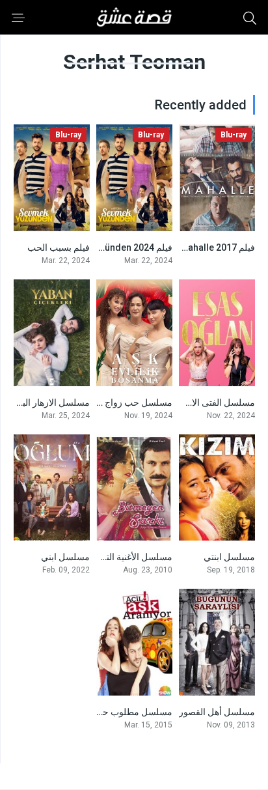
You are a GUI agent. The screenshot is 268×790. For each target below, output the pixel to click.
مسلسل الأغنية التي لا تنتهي (121, 557)
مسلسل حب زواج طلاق (127, 402)
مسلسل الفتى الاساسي (210, 402)
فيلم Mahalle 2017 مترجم (204, 247)
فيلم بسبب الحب (58, 247)
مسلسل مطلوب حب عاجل (121, 712)
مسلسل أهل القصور (217, 712)
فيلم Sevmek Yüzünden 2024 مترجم (99, 247)
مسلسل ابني (65, 557)
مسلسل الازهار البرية (50, 402)
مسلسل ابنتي (229, 557)
